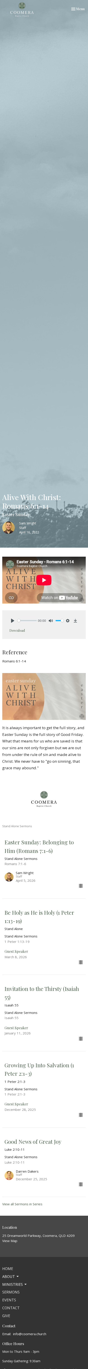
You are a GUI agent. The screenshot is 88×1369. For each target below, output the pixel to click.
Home (7, 1268)
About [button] (8, 1276)
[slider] (27, 620)
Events (9, 1300)
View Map (9, 1240)
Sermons (11, 1292)
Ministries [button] (12, 1284)
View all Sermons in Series (22, 1204)
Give (6, 1315)
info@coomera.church (29, 1334)
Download (17, 630)
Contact (11, 1307)
